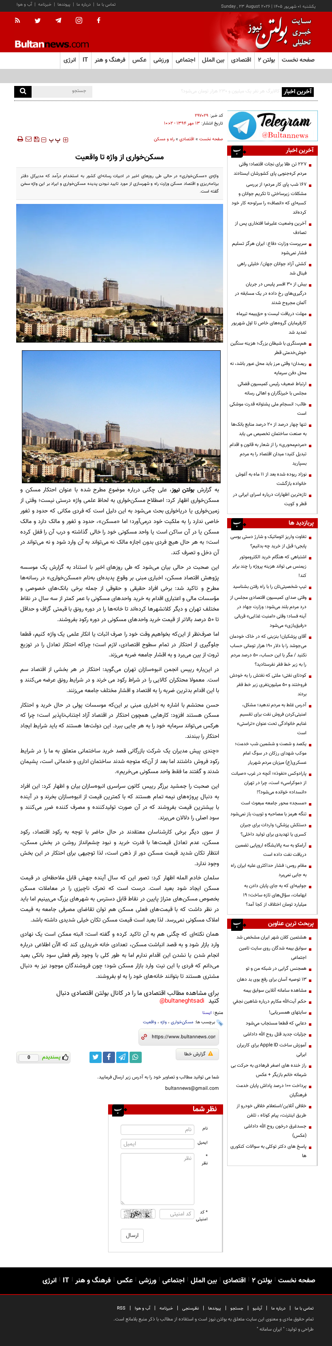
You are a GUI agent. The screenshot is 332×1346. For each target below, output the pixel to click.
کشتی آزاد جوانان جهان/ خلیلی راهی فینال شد (271, 268)
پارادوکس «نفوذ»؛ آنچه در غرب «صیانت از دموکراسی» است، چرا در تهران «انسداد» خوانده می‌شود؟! (268, 783)
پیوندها (63, 4)
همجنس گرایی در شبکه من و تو (276, 968)
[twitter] (37, 21)
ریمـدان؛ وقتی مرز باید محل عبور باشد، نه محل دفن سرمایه (268, 368)
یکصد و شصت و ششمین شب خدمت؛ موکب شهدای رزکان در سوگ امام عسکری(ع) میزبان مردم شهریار (270, 753)
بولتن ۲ (266, 60)
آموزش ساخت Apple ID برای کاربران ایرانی (271, 1050)
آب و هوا (24, 4)
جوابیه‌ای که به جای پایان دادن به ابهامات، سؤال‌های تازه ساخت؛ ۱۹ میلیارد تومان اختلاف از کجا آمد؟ (274, 895)
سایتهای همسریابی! (287, 1012)
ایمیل (203, 1142)
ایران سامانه (271, 1329)
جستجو (236, 1308)
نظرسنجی (190, 1308)
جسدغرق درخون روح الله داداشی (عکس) (275, 1131)
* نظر (205, 1160)
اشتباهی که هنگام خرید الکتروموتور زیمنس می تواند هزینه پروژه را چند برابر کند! (269, 566)
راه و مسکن (164, 139)
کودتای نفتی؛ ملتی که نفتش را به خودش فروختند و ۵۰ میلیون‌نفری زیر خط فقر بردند (268, 685)
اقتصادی (186, 139)
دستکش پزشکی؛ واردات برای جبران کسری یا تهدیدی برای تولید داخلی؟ (273, 829)
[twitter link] (95, 1057)
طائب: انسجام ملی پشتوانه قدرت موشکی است (268, 409)
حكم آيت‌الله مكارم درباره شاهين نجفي (269, 1001)
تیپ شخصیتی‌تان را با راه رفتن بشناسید (269, 586)
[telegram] (58, 20)
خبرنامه (44, 4)
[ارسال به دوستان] (28, 139)
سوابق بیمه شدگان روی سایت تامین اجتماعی (272, 953)
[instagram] (78, 21)
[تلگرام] (272, 125)
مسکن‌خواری (182, 1022)
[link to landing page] (277, 32)
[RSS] (20, 21)
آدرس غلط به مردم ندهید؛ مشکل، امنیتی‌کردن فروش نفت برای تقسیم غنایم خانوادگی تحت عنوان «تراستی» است (271, 719)
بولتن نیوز (183, 490)
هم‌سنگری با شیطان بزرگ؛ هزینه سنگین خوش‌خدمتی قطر (268, 348)
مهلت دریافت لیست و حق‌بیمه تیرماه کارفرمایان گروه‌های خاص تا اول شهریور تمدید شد (268, 323)
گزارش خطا (195, 1054)
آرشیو (257, 1308)
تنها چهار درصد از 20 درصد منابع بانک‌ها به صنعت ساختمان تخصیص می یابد (268, 429)
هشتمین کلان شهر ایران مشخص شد (271, 937)
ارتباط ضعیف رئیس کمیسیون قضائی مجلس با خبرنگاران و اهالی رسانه (272, 388)
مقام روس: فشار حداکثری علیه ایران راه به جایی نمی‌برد (268, 870)
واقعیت (149, 1022)
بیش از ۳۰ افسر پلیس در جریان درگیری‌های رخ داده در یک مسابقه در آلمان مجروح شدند (270, 293)
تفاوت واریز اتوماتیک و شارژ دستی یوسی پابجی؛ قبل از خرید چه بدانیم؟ (268, 541)
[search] (23, 92)
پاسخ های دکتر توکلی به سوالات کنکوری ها (268, 1151)
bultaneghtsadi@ (182, 1001)
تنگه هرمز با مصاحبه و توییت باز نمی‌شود (268, 814)
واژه (163, 1022)
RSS (121, 1308)
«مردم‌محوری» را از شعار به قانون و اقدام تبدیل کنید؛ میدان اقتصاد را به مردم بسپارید (268, 454)
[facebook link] (109, 1057)
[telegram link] (122, 1057)
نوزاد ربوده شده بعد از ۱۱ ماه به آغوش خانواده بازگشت (271, 479)
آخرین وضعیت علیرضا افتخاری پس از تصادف (270, 228)
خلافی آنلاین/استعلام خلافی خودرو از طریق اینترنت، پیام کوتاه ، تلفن (271, 1110)
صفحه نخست (298, 60)
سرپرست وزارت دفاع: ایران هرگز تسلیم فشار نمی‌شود (269, 248)
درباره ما (84, 4)
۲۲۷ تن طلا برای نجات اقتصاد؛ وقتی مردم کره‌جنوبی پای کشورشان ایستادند (270, 169)
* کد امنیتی (202, 1216)
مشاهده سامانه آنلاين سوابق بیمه (274, 990)
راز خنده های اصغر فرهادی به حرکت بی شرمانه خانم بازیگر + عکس (268, 1070)
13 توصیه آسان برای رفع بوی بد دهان (271, 979)
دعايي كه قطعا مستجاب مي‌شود (276, 1023)
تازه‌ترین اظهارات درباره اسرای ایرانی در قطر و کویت (269, 499)
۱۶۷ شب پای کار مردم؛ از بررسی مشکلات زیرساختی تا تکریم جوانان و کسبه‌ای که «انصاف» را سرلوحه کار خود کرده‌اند (269, 198)
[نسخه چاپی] (19, 139)
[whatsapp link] (136, 1057)
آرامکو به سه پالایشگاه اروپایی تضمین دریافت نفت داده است (270, 850)
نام (205, 1128)
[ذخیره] (36, 139)
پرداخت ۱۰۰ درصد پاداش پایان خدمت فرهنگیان (271, 1090)
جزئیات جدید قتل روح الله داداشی (274, 1034)
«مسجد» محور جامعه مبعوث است (273, 803)
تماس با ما (106, 4)
